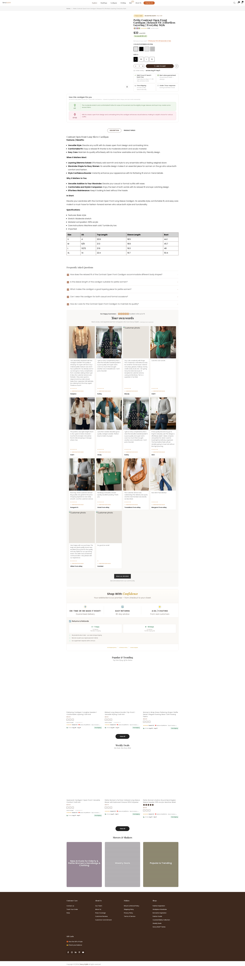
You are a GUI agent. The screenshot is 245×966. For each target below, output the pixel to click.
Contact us (70, 906)
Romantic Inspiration (159, 913)
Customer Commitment (103, 920)
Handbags (104, 3)
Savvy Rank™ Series (159, 927)
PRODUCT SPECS (129, 130)
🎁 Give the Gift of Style (74, 942)
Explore (94, 3)
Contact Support (134, 647)
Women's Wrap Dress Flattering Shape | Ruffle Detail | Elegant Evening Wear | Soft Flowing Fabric (160, 714)
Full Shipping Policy (112, 647)
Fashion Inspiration (159, 906)
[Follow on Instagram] (72, 952)
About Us (138, 3)
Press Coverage (100, 913)
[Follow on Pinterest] (79, 952)
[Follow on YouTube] (83, 952)
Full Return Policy (123, 647)
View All (122, 736)
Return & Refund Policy (131, 906)
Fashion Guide (157, 916)
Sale (131, 3)
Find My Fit (149, 3)
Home (68, 8)
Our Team (98, 906)
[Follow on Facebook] (68, 952)
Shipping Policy (129, 909)
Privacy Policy (128, 913)
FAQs (68, 913)
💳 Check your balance (74, 945)
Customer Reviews (101, 916)
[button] (148, 805)
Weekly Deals (157, 923)
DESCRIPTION (114, 130)
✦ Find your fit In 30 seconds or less (159, 41)
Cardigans (113, 3)
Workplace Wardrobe (160, 909)
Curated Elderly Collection (161, 920)
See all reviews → (95, 725)
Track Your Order (72, 909)
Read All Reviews (122, 576)
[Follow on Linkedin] (75, 952)
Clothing (123, 3)
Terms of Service (129, 916)
